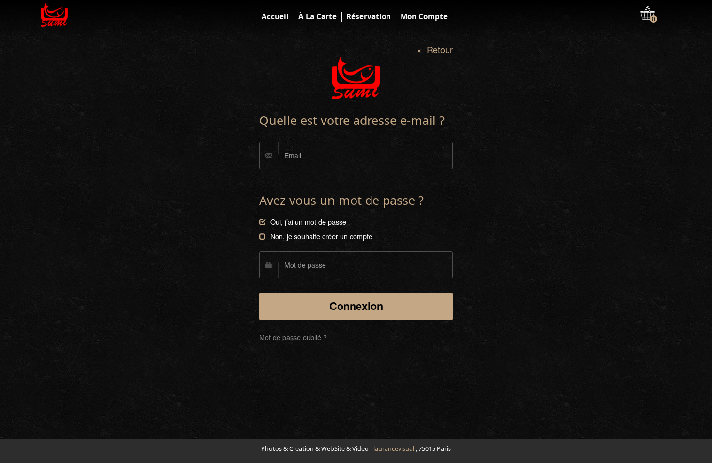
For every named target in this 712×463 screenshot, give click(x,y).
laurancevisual (393, 449)
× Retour (435, 50)
